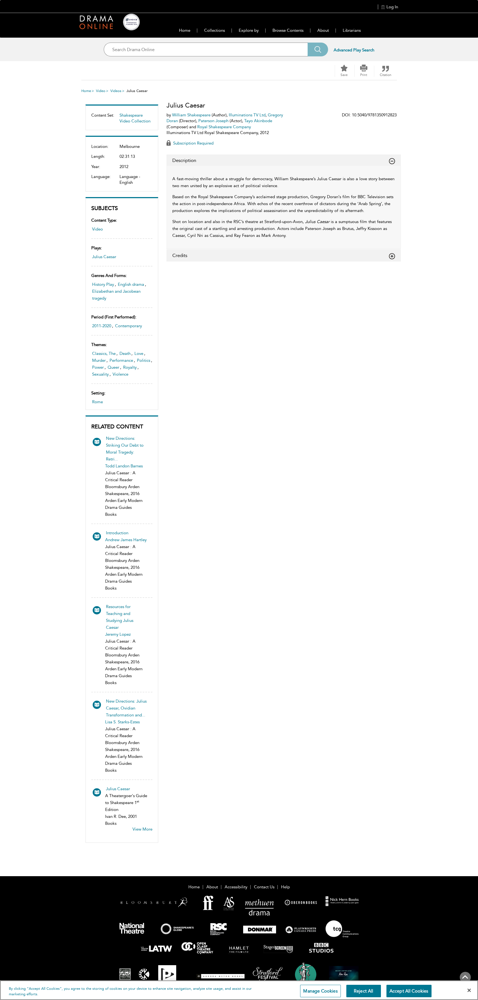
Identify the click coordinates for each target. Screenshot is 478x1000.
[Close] (469, 990)
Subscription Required (193, 143)
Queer (113, 367)
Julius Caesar (104, 256)
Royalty (130, 367)
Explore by (249, 30)
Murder (99, 360)
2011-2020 (101, 325)
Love (138, 353)
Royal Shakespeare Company (224, 126)
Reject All (363, 991)
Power (98, 367)
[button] (363, 71)
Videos (115, 91)
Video (100, 91)
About (323, 30)
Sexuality (100, 374)
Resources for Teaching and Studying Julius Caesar (119, 617)
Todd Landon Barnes (124, 466)
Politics (143, 360)
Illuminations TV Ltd (247, 114)
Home (184, 30)
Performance (121, 360)
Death (125, 353)
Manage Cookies (320, 991)
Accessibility (236, 886)
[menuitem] (121, 120)
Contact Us (264, 886)
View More (142, 829)
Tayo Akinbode (258, 120)
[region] (239, 990)
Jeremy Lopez (118, 634)
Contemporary (128, 325)
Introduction (117, 532)
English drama (131, 284)
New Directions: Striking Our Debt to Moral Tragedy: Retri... (125, 449)
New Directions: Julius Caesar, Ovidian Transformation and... (126, 708)
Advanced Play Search (354, 50)
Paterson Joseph (213, 120)
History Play (103, 284)
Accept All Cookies (408, 991)
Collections (214, 30)
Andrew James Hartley (126, 539)
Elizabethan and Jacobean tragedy (116, 295)
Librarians (352, 30)
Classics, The (104, 353)
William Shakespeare (191, 114)
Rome (97, 401)
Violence (120, 374)
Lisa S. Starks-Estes (122, 721)
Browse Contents (287, 30)
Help (285, 886)
